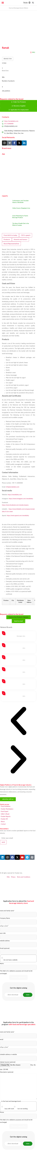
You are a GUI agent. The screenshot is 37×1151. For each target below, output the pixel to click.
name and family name (7, 910)
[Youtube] (22, 857)
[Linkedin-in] (24, 142)
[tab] (10, 235)
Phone (2, 1112)
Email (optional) (4, 948)
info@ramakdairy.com (12, 487)
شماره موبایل (4, 926)
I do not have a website (10, 960)
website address (5, 941)
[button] (33, 2)
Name (2, 963)
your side (3, 933)
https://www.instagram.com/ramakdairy (20, 498)
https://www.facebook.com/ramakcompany (15, 505)
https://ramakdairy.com (14, 494)
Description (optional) (6, 1072)
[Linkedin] (2, 857)
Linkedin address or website (8, 1054)
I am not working (22, 1108)
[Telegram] (27, 857)
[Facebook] (12, 857)
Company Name (5, 918)
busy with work (9, 1108)
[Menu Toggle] (3, 3)
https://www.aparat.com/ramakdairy (17, 515)
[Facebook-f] (14, 142)
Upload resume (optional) (7, 1062)
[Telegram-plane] (9, 142)
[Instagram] (4, 142)
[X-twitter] (17, 857)
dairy (33, 52)
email (1, 1039)
